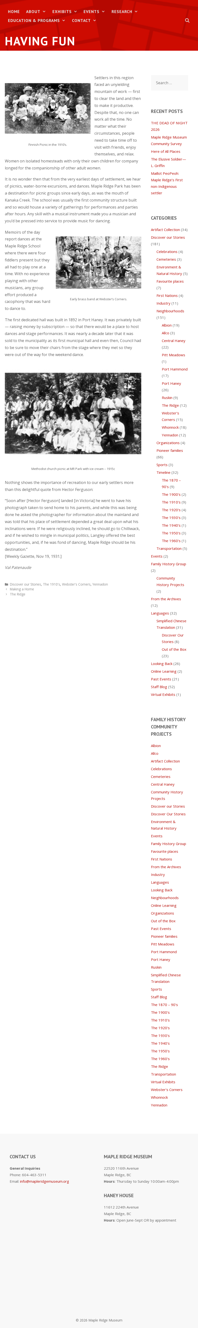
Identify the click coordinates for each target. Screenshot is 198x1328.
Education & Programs (34, 20)
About (33, 11)
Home (14, 11)
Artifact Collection (165, 229)
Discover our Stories (25, 584)
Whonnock (170, 427)
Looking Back (161, 663)
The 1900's (171, 494)
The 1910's (51, 584)
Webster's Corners (76, 584)
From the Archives (166, 598)
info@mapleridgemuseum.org (44, 1181)
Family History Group (168, 563)
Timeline (163, 472)
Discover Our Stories (168, 813)
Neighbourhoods (170, 310)
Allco (165, 332)
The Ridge (17, 594)
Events (91, 11)
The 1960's (171, 540)
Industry (163, 303)
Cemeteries (166, 259)
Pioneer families (169, 450)
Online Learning (164, 671)
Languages (160, 613)
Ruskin (167, 397)
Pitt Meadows (173, 354)
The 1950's (171, 533)
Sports (162, 464)
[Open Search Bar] (187, 20)
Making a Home (22, 589)
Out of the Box (174, 649)
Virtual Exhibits (163, 694)
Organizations (168, 442)
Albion (167, 325)
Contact (81, 20)
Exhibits (62, 11)
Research (122, 11)
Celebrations (166, 251)
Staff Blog (159, 686)
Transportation (169, 548)
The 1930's (171, 517)
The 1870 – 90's (164, 1004)
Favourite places (170, 281)
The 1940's (171, 525)
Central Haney (173, 340)
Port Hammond (175, 369)
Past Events (161, 679)
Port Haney (171, 383)
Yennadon (100, 584)
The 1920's (171, 509)
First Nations (167, 295)
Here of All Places (165, 151)
